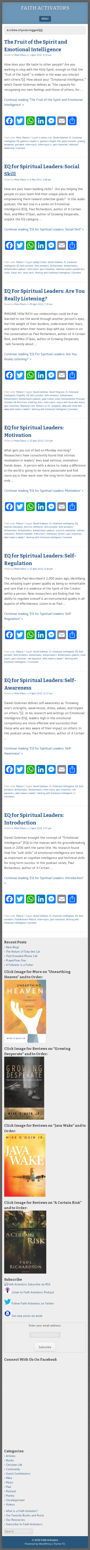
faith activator (26, 265)
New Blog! (12, 947)
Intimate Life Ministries (15, 402)
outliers (61, 533)
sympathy (56, 405)
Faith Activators (45, 8)
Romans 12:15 (43, 405)
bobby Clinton (39, 262)
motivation (51, 533)
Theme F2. (59, 1543)
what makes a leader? (14, 537)
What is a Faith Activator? (22, 1511)
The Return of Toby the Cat (23, 951)
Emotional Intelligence (63, 523)
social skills (28, 272)
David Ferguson (56, 391)
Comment (20, 148)
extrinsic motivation (33, 526)
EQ (18, 141)
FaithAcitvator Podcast (25, 919)
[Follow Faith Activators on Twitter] (7, 1303)
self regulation (34, 658)
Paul (8, 1487)
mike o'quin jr (45, 144)
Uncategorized (15, 1500)
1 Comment (33, 661)
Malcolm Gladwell (24, 533)
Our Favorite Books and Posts (25, 1515)
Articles (10, 1456)
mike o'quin (31, 144)
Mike (18, 137)
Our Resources (15, 1520)
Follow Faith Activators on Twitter (33, 1303)
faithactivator (56, 265)
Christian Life (14, 1465)
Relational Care (27, 405)
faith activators (42, 265)
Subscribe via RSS (39, 1284)
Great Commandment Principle (69, 398)
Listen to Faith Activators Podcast (33, 1292)
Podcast (26, 137)
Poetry (10, 1495)
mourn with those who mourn (71, 402)
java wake (19, 144)
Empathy (21, 395)
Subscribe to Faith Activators (24, 1524)
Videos (10, 1504)
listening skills (35, 402)
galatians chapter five (50, 141)
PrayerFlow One (16, 960)
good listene (48, 398)
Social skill (16, 272)
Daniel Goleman (60, 137)
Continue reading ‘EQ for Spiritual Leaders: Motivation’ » (44, 490)
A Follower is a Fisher (19, 965)
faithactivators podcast (15, 269)
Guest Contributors (18, 1473)
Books (10, 1460)
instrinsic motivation (66, 530)
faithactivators (71, 265)
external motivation (13, 526)
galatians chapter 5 (29, 141)
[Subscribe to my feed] (15, 1284)
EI (70, 137)
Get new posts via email (27, 1316)
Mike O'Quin (20, 55)
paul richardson (60, 144)
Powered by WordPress (38, 1543)
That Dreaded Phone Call (21, 956)
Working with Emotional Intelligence (52, 272)
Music (9, 1482)
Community (13, 1469)
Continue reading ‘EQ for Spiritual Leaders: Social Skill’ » (44, 229)
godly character (69, 141)
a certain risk (45, 137)
